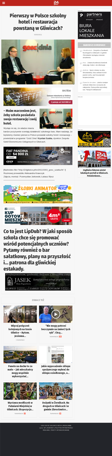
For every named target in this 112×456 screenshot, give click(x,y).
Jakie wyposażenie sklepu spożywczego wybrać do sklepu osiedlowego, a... (55, 369)
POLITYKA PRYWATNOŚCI (64, 428)
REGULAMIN (67, 425)
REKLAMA (46, 430)
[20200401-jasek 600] (38, 282)
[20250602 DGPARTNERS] (94, 25)
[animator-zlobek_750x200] (38, 194)
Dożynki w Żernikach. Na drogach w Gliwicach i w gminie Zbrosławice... (55, 406)
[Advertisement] (94, 111)
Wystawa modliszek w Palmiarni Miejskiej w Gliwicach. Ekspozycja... (20, 406)
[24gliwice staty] (94, 164)
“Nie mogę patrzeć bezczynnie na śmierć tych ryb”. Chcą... (55, 329)
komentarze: (56, 336)
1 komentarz (20, 340)
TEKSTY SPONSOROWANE (60, 430)
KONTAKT (50, 428)
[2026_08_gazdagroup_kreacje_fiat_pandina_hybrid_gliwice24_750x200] (38, 156)
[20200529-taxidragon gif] (94, 139)
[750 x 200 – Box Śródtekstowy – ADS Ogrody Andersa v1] (38, 215)
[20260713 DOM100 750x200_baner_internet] (38, 96)
